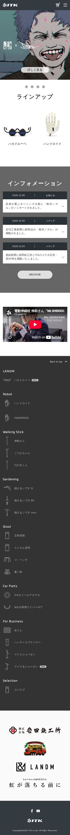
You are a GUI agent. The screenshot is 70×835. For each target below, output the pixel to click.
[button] (26, 86)
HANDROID (21, 417)
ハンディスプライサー (27, 642)
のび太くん (21, 465)
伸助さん (19, 440)
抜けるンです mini (25, 512)
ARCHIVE (35, 274)
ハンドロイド (22, 403)
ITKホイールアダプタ (27, 595)
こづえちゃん (22, 453)
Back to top (56, 361)
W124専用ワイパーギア (28, 607)
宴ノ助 (18, 571)
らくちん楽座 (22, 547)
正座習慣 (19, 535)
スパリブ (19, 689)
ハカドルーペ (22, 380)
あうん (18, 630)
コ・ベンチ (21, 559)
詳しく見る (35, 69)
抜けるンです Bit (24, 500)
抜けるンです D (23, 488)
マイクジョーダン (25, 654)
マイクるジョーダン (26, 666)
